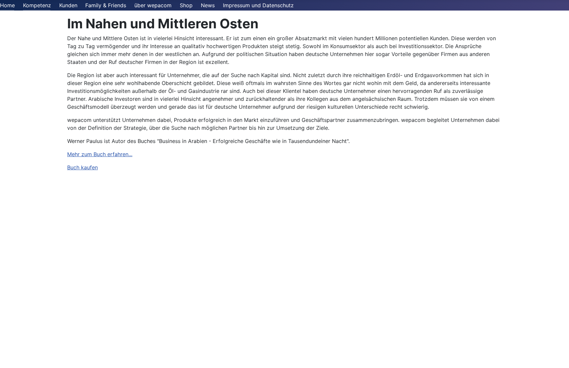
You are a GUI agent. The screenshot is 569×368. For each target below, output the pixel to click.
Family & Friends (105, 5)
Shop (186, 5)
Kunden (68, 5)
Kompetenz (37, 5)
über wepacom (153, 5)
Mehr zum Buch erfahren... (99, 154)
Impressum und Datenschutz (258, 5)
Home (7, 5)
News (208, 5)
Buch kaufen (82, 167)
